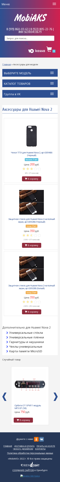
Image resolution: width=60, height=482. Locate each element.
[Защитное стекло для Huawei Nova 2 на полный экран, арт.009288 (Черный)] (32, 202)
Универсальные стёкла (26, 333)
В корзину (32, 178)
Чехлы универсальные (25, 347)
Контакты (40, 448)
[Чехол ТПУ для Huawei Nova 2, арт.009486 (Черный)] (32, 136)
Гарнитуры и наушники (26, 342)
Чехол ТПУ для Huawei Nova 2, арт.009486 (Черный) (31, 153)
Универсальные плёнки (26, 337)
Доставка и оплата (24, 446)
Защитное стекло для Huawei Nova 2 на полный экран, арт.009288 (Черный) (31, 220)
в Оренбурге (30, 470)
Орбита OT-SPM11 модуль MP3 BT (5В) (27, 406)
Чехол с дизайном (23, 448)
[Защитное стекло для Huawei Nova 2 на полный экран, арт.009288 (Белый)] (32, 269)
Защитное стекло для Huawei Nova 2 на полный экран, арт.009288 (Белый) (31, 286)
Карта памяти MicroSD (25, 351)
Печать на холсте (46, 446)
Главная (6, 64)
